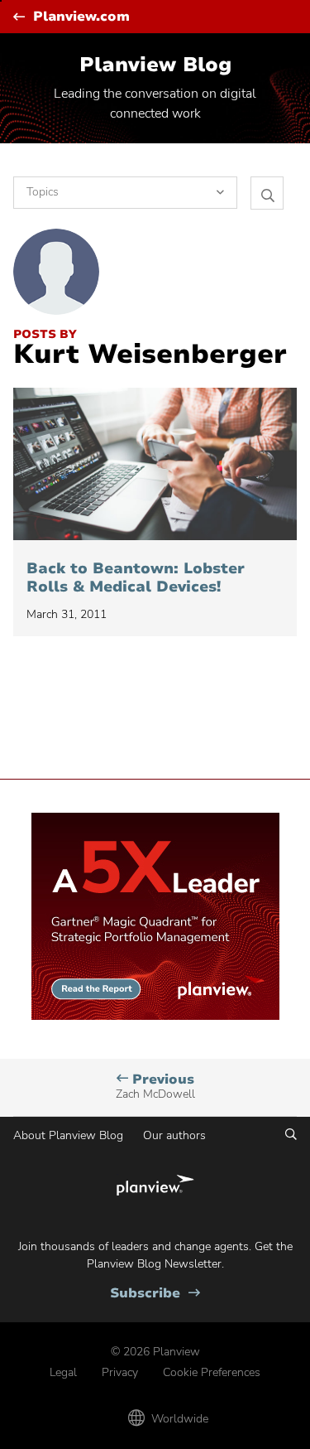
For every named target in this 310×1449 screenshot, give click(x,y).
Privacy (120, 1372)
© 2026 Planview (155, 1352)
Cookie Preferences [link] (211, 1372)
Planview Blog (155, 64)
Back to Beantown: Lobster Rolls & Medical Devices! (135, 578)
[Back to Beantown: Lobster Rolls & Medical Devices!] (155, 464)
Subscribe (155, 1294)
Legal (63, 1372)
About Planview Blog (68, 1135)
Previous (155, 1086)
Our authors (174, 1135)
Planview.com (81, 17)
